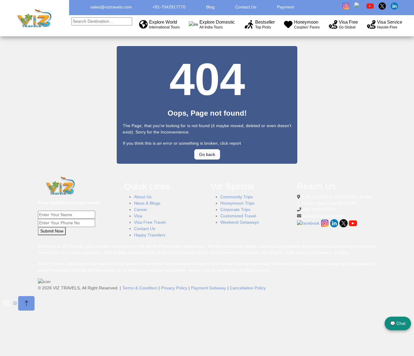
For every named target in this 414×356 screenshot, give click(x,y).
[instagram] (325, 223)
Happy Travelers (149, 234)
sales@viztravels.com (111, 7)
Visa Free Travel (149, 222)
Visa (138, 215)
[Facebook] (309, 223)
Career (140, 209)
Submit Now (51, 231)
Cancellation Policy (248, 287)
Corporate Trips (235, 209)
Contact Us (144, 228)
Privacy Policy (174, 287)
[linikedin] (334, 223)
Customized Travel (238, 215)
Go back (207, 154)
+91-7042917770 (168, 7)
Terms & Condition (139, 287)
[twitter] (344, 223)
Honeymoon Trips (237, 203)
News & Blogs (147, 203)
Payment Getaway (208, 287)
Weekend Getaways (239, 222)
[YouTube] (353, 223)
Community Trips (236, 196)
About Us (143, 196)
